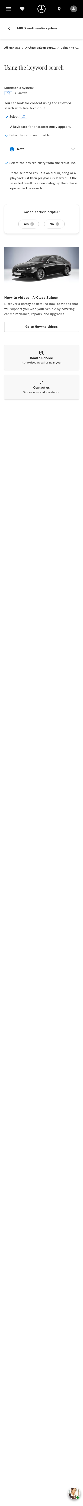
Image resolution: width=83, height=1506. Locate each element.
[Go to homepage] (41, 9)
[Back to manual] (10, 28)
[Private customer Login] (74, 9)
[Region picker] (59, 8)
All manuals (12, 48)
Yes (26, 224)
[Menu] (8, 9)
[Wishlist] (22, 8)
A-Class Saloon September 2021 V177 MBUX (40, 48)
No (52, 224)
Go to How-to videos (41, 326)
